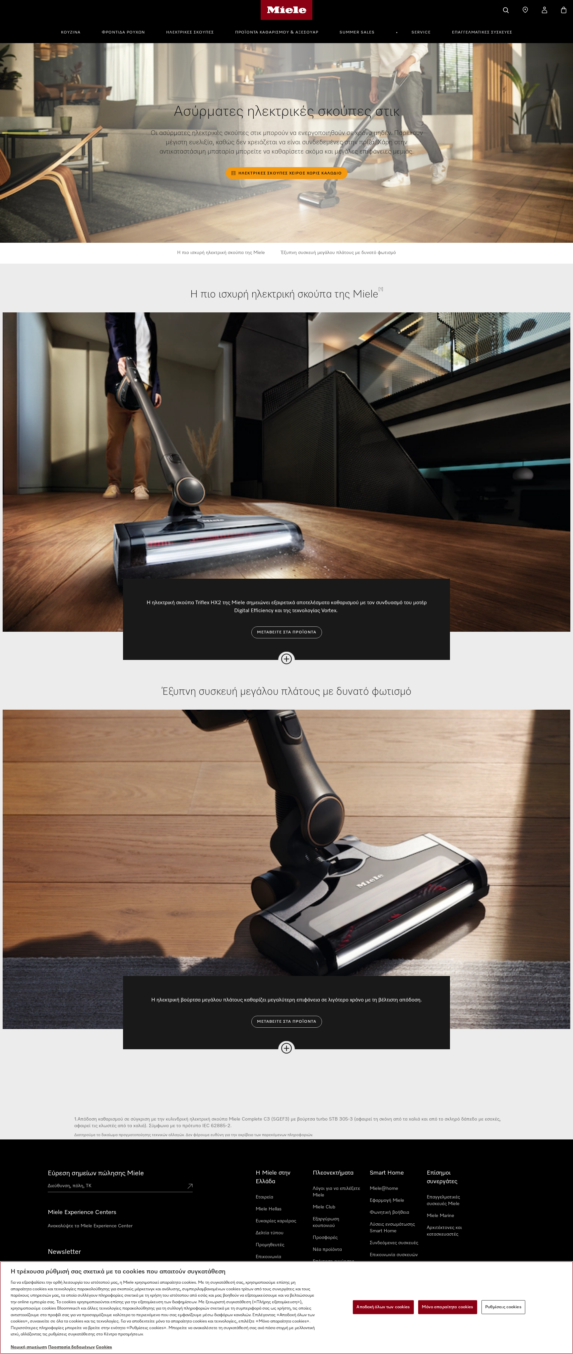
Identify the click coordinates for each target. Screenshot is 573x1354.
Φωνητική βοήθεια (389, 1212)
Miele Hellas (269, 1209)
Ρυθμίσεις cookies (503, 1307)
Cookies (104, 1347)
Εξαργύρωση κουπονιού (326, 1222)
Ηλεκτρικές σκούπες (190, 32)
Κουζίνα (71, 32)
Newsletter (64, 1252)
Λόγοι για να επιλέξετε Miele (336, 1191)
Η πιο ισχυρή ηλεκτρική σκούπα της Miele (221, 252)
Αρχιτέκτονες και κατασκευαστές (444, 1231)
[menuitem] (74, 31)
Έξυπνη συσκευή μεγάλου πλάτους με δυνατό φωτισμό (338, 252)
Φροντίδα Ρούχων (123, 32)
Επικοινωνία (268, 1257)
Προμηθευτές (270, 1245)
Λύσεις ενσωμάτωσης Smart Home (392, 1227)
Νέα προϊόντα (327, 1249)
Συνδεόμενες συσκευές (394, 1243)
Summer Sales (357, 32)
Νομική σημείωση (29, 1347)
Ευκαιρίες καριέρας (276, 1221)
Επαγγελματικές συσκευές (482, 32)
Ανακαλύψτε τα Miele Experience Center (90, 1226)
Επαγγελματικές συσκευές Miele (443, 1200)
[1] (380, 289)
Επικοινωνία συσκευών (394, 1255)
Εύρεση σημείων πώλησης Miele (96, 1173)
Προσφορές (325, 1237)
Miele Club (324, 1207)
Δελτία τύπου (270, 1233)
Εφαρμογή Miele (387, 1200)
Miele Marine (440, 1215)
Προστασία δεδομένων (71, 1347)
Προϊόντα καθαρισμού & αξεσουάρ (276, 32)
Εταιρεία (264, 1197)
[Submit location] (190, 1187)
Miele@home (384, 1188)
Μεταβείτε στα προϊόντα (286, 632)
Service (421, 32)
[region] (286, 1307)
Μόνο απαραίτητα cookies (448, 1307)
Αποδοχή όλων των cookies (383, 1307)
